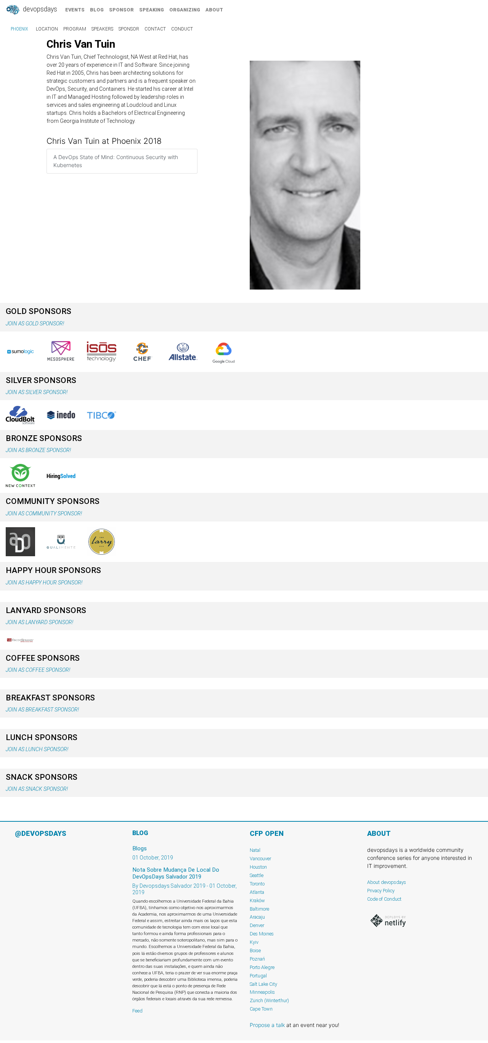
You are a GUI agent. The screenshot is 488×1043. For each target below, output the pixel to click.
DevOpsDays (39, 9)
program (74, 29)
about (214, 10)
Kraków (257, 900)
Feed (137, 1011)
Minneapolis (262, 992)
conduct (182, 29)
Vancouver (260, 858)
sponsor (121, 10)
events (75, 10)
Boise (255, 950)
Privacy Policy (381, 890)
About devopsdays (386, 882)
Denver (257, 925)
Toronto (257, 884)
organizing (184, 10)
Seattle (256, 875)
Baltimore (259, 909)
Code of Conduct (384, 899)
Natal (255, 850)
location (47, 29)
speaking (151, 10)
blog (97, 10)
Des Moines (262, 934)
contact (155, 29)
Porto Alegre (262, 967)
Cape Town (261, 1009)
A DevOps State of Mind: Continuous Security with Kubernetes (115, 161)
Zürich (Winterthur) (269, 1000)
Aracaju (257, 917)
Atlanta (257, 892)
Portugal (258, 976)
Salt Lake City (263, 984)
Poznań (257, 959)
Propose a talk (267, 1025)
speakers (102, 29)
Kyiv (254, 942)
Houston (258, 867)
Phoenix (19, 29)
